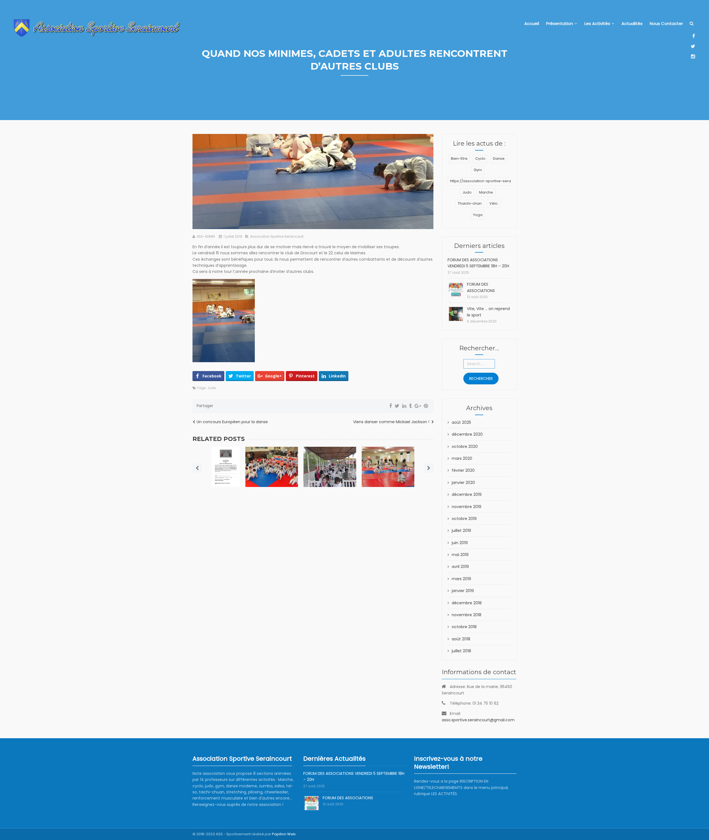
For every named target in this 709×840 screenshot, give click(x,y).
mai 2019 (460, 554)
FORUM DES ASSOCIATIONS (348, 798)
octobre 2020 (465, 446)
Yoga (477, 214)
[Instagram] (693, 56)
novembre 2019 (466, 506)
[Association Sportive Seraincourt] (97, 28)
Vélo (493, 203)
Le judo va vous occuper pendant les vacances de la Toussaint (272, 465)
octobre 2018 (464, 627)
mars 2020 (462, 458)
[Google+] (417, 406)
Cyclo (480, 158)
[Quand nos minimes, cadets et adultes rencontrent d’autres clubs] (312, 181)
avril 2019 (460, 566)
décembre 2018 (467, 603)
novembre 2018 (466, 615)
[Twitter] (693, 46)
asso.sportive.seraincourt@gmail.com (478, 720)
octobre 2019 (464, 518)
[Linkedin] (404, 406)
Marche (486, 192)
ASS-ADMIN (206, 236)
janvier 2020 (463, 482)
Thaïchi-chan (470, 203)
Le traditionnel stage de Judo (388, 460)
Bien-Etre (459, 158)
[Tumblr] (410, 406)
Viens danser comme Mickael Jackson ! (391, 422)
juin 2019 (460, 542)
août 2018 (461, 639)
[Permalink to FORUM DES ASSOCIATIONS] (456, 289)
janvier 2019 (463, 590)
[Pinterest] (425, 406)
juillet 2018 (461, 651)
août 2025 (461, 422)
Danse (499, 158)
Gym (478, 169)
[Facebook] (693, 36)
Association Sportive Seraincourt (277, 236)
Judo (211, 388)
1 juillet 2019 (233, 236)
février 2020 (463, 470)
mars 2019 (461, 579)
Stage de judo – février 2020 (225, 465)
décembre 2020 (467, 434)
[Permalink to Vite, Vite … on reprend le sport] (456, 313)
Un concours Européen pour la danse (232, 422)
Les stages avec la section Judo (330, 460)
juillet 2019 (461, 530)
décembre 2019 (467, 494)
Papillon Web (284, 834)
